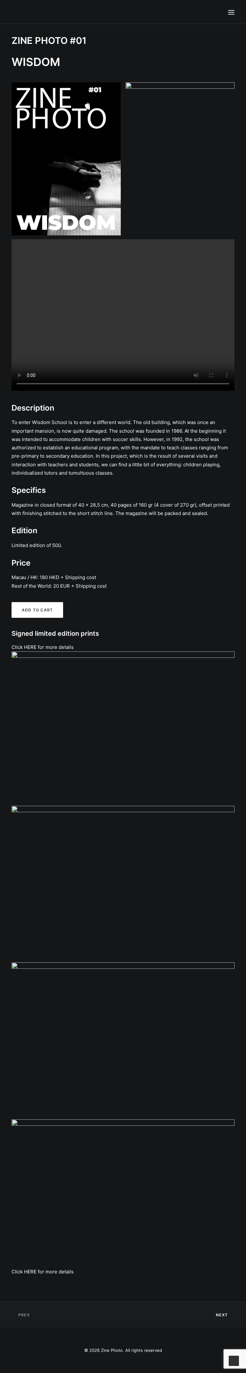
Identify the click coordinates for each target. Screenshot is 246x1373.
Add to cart (37, 610)
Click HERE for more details (43, 647)
